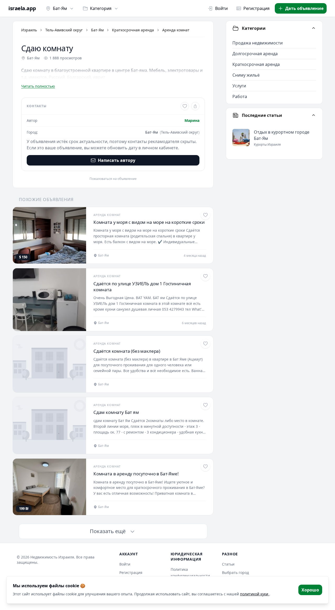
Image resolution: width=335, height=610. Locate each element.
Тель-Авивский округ (64, 29)
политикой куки (254, 593)
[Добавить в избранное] (185, 106)
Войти (221, 8)
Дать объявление (304, 8)
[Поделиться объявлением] (195, 106)
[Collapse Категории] (313, 28)
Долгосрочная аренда (255, 53)
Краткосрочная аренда (133, 29)
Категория (100, 8)
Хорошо (310, 590)
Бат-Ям (60, 8)
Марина (192, 120)
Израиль (29, 29)
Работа (239, 96)
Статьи (228, 564)
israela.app (22, 8)
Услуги (239, 86)
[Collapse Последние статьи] (313, 115)
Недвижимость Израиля (52, 557)
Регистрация (256, 8)
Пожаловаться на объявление (113, 179)
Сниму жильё (246, 75)
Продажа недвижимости (257, 43)
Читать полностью (38, 86)
